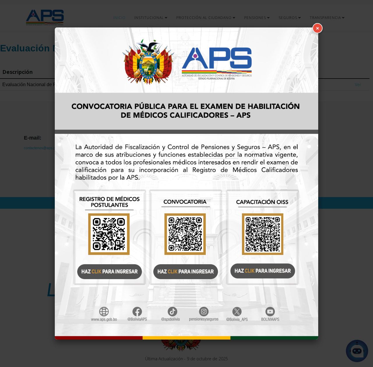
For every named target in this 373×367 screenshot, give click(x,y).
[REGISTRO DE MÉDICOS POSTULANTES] (104, 232)
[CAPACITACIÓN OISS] (268, 232)
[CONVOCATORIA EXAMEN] (186, 232)
